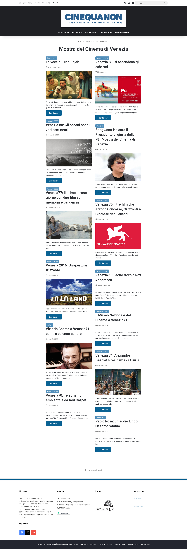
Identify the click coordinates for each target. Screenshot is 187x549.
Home (37, 3)
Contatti (56, 3)
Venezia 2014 (102, 271)
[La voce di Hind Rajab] (69, 85)
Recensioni (90, 32)
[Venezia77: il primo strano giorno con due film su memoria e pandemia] (69, 225)
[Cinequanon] (93, 18)
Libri (135, 502)
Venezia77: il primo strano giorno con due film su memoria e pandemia (66, 198)
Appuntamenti (122, 32)
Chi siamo (46, 3)
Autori (49, 325)
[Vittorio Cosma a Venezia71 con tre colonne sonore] (69, 356)
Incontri (76, 32)
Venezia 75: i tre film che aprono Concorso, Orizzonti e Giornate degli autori (118, 209)
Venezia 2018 (102, 200)
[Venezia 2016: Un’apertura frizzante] (69, 292)
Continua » (53, 113)
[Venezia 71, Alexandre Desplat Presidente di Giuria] (118, 382)
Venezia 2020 (52, 189)
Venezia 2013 (52, 391)
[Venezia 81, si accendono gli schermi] (118, 89)
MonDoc (105, 32)
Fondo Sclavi (139, 506)
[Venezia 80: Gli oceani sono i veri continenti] (69, 152)
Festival (62, 32)
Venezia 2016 (52, 261)
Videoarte (101, 417)
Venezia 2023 (52, 121)
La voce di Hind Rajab (62, 62)
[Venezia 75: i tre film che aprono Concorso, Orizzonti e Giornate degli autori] (118, 236)
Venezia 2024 (102, 58)
